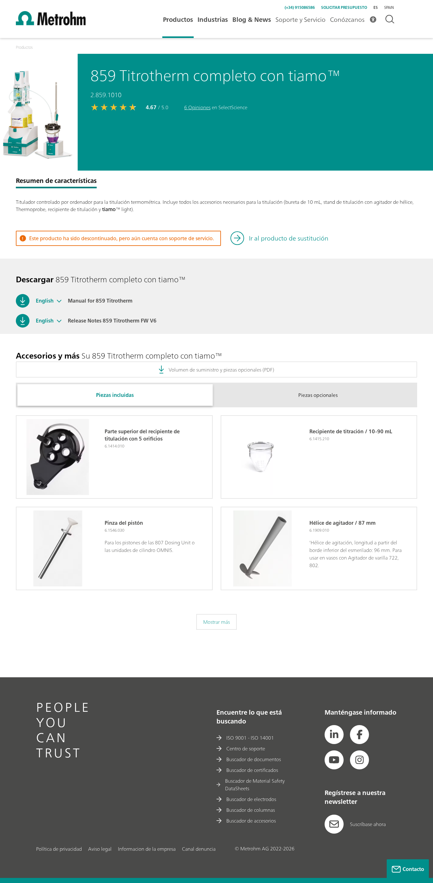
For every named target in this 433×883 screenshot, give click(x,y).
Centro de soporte (245, 748)
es (375, 7)
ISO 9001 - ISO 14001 (250, 738)
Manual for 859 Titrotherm (100, 300)
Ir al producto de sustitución (288, 238)
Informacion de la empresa (147, 848)
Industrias (212, 19)
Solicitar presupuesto (344, 7)
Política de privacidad (59, 848)
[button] (59, 300)
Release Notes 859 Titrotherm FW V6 (112, 320)
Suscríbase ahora (368, 824)
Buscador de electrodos (251, 799)
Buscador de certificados (252, 770)
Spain (389, 7)
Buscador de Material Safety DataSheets (255, 784)
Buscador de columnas (250, 810)
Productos (178, 19)
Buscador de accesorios (251, 820)
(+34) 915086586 (300, 7)
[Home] (51, 23)
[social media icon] (334, 734)
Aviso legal (100, 848)
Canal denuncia (199, 848)
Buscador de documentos (253, 759)
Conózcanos (347, 19)
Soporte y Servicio (300, 19)
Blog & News (251, 19)
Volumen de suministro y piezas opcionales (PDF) (221, 369)
